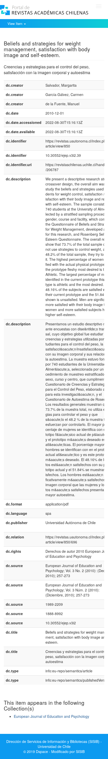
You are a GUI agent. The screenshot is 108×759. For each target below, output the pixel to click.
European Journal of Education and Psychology (51, 716)
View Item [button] (15, 23)
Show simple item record (23, 35)
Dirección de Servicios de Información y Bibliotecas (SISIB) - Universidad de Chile (54, 744)
